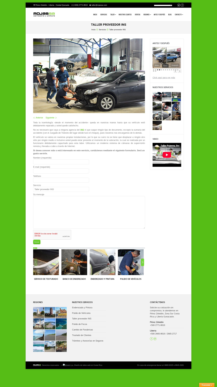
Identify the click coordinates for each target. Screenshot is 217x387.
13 (177, 69)
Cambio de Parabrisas (82, 330)
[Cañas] (61, 312)
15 (155, 71)
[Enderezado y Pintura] (167, 116)
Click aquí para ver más (164, 77)
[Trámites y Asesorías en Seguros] (176, 97)
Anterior (39, 117)
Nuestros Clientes (125, 14)
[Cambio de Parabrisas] (167, 97)
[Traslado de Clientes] (157, 106)
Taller (112, 14)
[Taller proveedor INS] (157, 116)
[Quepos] (38, 335)
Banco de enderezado (74, 279)
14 (153, 71)
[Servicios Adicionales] (157, 97)
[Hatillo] (61, 335)
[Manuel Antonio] (61, 324)
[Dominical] (61, 346)
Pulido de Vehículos (130, 279)
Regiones (147, 14)
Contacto (178, 14)
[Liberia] (38, 324)
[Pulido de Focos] (167, 106)
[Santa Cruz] (50, 312)
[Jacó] (50, 324)
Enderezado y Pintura (102, 279)
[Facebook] (182, 5)
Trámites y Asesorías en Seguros (87, 341)
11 (173, 69)
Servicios (103, 14)
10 (171, 69)
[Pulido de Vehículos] (176, 106)
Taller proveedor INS (117, 30)
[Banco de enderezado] (176, 116)
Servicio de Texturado (46, 279)
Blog (170, 14)
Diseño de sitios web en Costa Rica (88, 365)
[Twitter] (178, 5)
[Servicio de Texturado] (157, 125)
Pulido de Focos (79, 324)
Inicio (95, 14)
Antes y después (159, 14)
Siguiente (50, 117)
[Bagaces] (38, 312)
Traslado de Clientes (81, 335)
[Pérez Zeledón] (50, 346)
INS (82, 130)
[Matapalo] (38, 346)
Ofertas (137, 14)
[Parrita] (50, 335)
